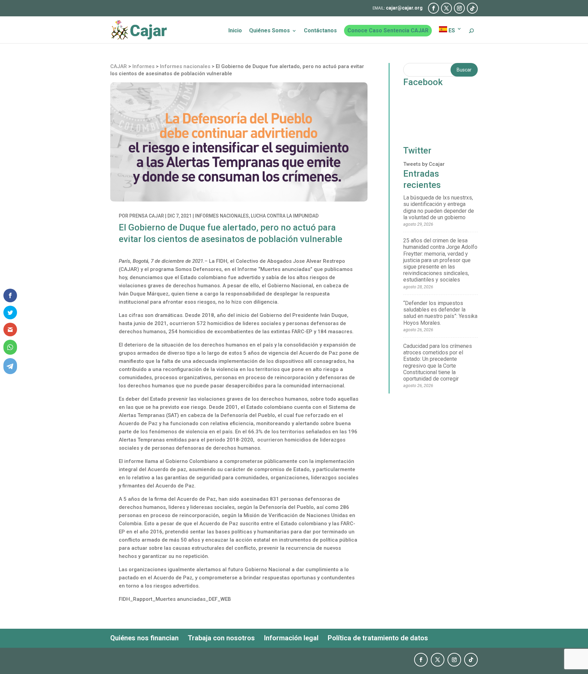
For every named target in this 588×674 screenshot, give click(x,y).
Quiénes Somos (269, 31)
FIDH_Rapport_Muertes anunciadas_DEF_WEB (175, 599)
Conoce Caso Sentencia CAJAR (387, 30)
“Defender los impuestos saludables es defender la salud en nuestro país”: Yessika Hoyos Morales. (440, 313)
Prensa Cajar (146, 216)
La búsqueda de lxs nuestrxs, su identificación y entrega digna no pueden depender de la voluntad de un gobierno (438, 207)
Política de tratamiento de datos (378, 638)
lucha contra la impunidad (284, 216)
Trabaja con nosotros (221, 638)
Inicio (235, 31)
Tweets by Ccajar (424, 164)
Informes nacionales (222, 216)
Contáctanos (320, 31)
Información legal (291, 638)
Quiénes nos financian (144, 638)
